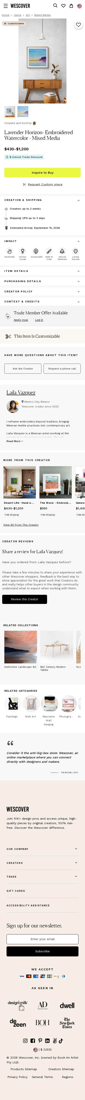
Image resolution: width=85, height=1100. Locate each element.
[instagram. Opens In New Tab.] (25, 1040)
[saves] (63, 5)
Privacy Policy (17, 1077)
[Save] (78, 25)
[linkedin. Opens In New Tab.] (47, 1040)
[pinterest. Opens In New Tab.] (40, 1040)
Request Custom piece (45, 184)
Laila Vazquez (21, 392)
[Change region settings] (79, 6)
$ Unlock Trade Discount (26, 157)
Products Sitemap (23, 1069)
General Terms (42, 1077)
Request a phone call (62, 368)
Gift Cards (16, 891)
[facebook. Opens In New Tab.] (33, 1040)
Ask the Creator (23, 368)
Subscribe (42, 951)
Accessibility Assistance (28, 905)
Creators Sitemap (61, 1069)
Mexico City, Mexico (37, 401)
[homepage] (20, 6)
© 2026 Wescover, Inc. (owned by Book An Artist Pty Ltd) (42, 1060)
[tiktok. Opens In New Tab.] (60, 1041)
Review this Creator (24, 599)
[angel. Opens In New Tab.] (54, 1040)
